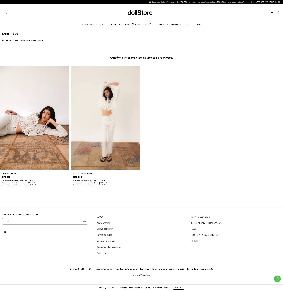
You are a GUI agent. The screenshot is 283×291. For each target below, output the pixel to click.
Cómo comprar (105, 228)
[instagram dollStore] (5, 232)
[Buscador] (5, 12)
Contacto (102, 253)
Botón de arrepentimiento (200, 269)
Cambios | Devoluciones (109, 247)
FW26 (148, 24)
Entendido (178, 287)
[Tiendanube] (141, 275)
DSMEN (100, 216)
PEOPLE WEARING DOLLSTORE (173, 24)
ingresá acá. (177, 269)
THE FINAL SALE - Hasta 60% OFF (124, 24)
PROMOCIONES (104, 222)
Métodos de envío (106, 240)
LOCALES (197, 24)
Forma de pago (104, 234)
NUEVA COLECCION (91, 24)
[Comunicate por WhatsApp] (277, 279)
